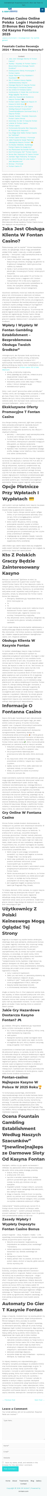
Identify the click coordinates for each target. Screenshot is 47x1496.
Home (8, 1481)
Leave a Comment (9, 38)
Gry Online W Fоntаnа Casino (20, 90)
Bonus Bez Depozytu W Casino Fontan (24, 154)
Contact (23, 1484)
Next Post (40, 1400)
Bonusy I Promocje (16, 164)
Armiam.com (23, 1491)
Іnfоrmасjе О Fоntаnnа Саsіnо (20, 87)
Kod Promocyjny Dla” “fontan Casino (23, 152)
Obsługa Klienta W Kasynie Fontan (22, 85)
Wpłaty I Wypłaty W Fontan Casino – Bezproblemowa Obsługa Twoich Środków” (23, 66)
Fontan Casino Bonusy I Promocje (22, 138)
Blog (32, 1481)
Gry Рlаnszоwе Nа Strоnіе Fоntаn (21, 150)
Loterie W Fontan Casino (18, 123)
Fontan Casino (14, 126)
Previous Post (8, 1400)
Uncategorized (24, 38)
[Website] (23, 1458)
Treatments (23, 1481)
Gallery (38, 1481)
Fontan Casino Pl (15, 166)
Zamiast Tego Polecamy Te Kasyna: (22, 157)
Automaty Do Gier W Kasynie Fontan (23, 121)
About (14, 1481)
